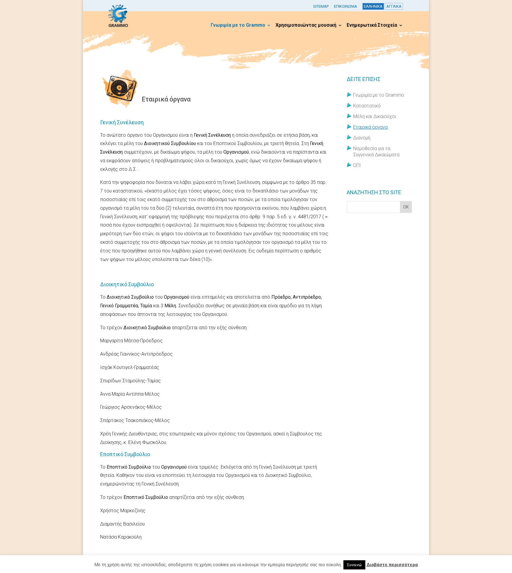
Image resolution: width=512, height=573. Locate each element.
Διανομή (361, 138)
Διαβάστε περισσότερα (392, 564)
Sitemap (321, 6)
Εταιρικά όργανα (370, 127)
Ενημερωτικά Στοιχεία (372, 25)
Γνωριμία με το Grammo (238, 25)
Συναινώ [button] (354, 565)
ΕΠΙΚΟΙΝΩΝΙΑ (345, 6)
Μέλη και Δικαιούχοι (374, 116)
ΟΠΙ (357, 165)
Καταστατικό (367, 106)
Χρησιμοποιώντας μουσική (306, 25)
